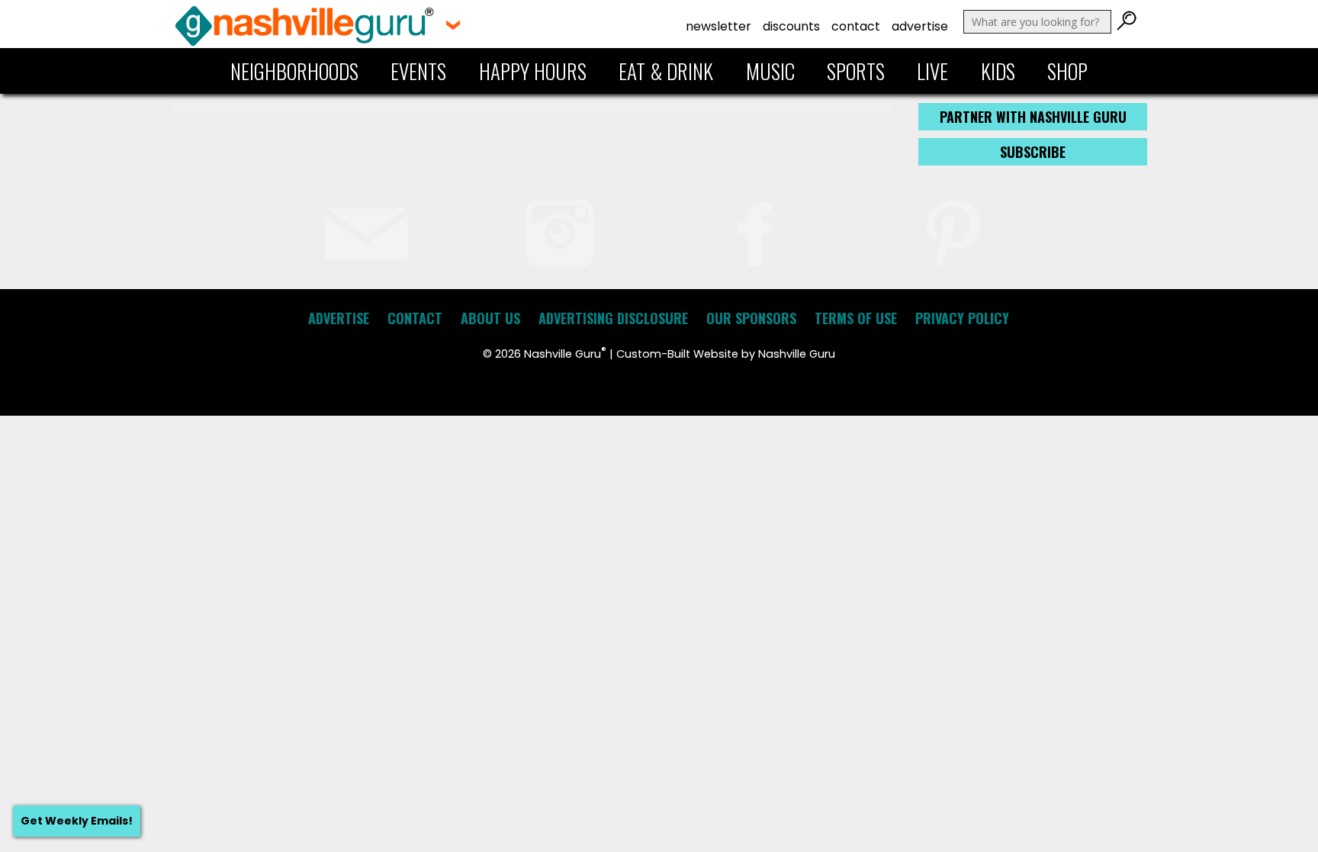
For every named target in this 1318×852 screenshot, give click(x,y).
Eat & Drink (666, 71)
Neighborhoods (294, 71)
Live (932, 71)
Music (770, 71)
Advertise (920, 26)
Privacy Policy (962, 318)
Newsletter (718, 26)
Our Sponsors (751, 318)
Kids (998, 71)
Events (418, 71)
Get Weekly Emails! (77, 820)
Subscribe (1033, 152)
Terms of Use (856, 318)
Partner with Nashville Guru (1033, 117)
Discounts (791, 26)
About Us (490, 318)
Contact (855, 26)
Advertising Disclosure (613, 318)
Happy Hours (533, 71)
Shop (1067, 71)
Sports (856, 71)
